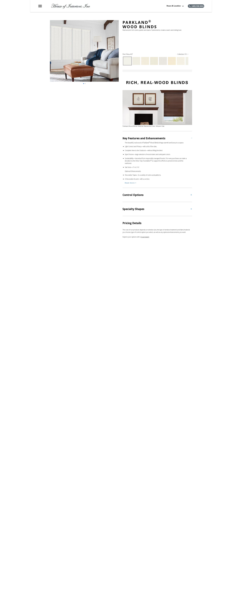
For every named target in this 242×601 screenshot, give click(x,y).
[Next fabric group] (187, 54)
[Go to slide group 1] (83, 83)
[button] (40, 6)
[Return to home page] (77, 6)
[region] (84, 52)
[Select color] (127, 61)
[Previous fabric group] (176, 54)
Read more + (131, 183)
